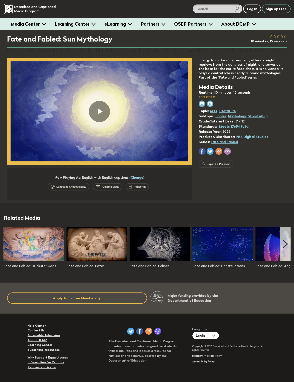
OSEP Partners (190, 24)
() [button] (136, 177)
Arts (213, 111)
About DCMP (235, 24)
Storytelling (258, 116)
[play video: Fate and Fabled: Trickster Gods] (33, 260)
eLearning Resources (44, 350)
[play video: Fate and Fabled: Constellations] (222, 260)
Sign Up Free (276, 9)
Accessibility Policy (203, 361)
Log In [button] (252, 9)
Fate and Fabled (224, 142)
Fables (220, 116)
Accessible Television (44, 335)
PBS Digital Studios (252, 137)
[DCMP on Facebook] (139, 331)
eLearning (115, 24)
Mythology (237, 116)
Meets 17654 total (234, 126)
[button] (202, 151)
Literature (227, 111)
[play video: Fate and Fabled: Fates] (97, 260)
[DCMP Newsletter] (157, 331)
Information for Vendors (46, 362)
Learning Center (72, 24)
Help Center (37, 326)
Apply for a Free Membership (77, 298)
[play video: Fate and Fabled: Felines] (160, 260)
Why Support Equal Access (48, 357)
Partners (150, 24)
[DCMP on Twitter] (130, 331)
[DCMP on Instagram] (148, 331)
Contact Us (36, 330)
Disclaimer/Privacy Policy (207, 355)
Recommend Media (42, 367)
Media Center (25, 24)
